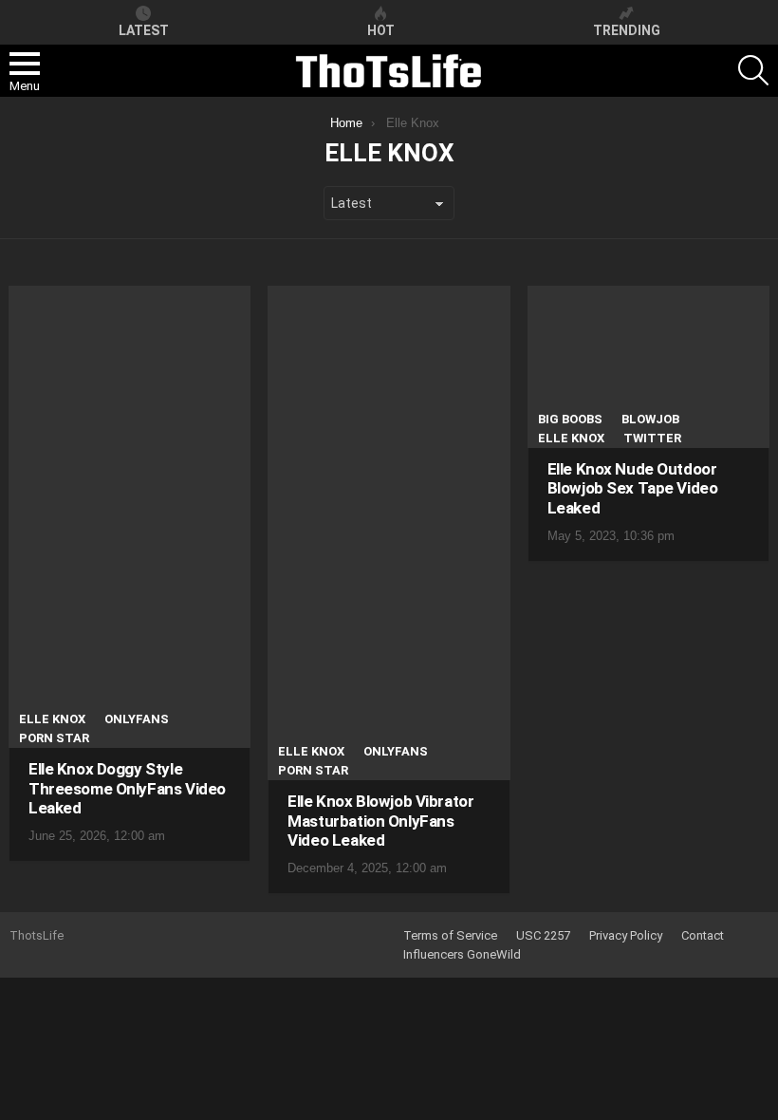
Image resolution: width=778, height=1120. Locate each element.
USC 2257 (543, 935)
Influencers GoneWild (462, 954)
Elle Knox (52, 719)
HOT (381, 30)
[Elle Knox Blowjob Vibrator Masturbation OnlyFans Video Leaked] (388, 533)
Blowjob (650, 419)
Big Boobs (570, 419)
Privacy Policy (625, 935)
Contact (702, 935)
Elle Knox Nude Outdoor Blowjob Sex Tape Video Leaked (632, 488)
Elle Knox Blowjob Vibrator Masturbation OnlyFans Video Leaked (380, 820)
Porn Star (54, 738)
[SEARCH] (753, 70)
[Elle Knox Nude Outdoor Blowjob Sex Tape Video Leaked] (648, 367)
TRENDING (626, 30)
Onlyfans (136, 719)
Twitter (652, 438)
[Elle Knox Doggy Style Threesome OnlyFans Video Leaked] (129, 517)
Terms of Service (450, 935)
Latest (144, 30)
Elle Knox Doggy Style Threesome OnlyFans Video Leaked (127, 788)
